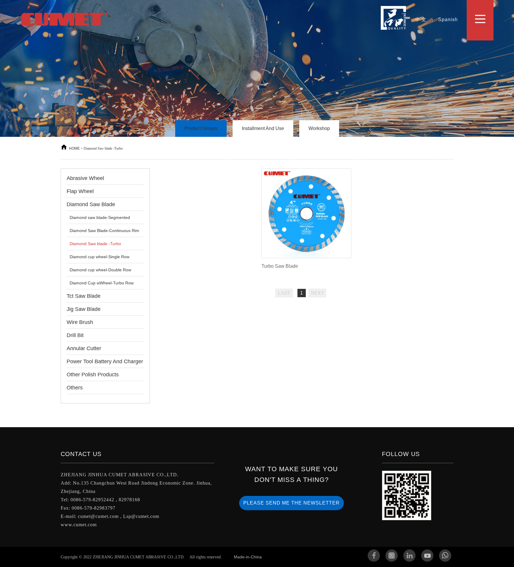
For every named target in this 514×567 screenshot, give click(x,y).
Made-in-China (248, 557)
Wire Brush (80, 322)
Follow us (401, 454)
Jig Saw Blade (84, 309)
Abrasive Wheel (85, 178)
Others (75, 388)
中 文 (421, 19)
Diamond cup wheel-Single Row (99, 256)
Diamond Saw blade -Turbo (95, 243)
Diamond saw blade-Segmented (100, 217)
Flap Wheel (80, 191)
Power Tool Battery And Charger (105, 361)
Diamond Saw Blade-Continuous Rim (104, 230)
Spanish (448, 19)
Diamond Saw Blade (91, 204)
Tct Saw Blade (84, 296)
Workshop (319, 128)
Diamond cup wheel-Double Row (100, 269)
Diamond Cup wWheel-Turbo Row (102, 283)
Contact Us (81, 454)
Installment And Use (263, 128)
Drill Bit (75, 335)
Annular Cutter (84, 348)
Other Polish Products (93, 375)
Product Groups (200, 128)
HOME (74, 148)
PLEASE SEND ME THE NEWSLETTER (291, 502)
